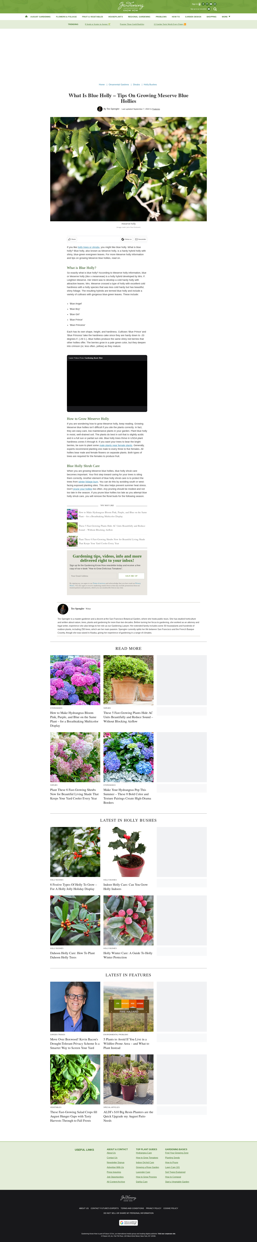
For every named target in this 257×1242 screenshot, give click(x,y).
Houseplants (115, 17)
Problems (161, 17)
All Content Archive (116, 1182)
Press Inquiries (114, 1172)
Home (102, 84)
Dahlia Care (142, 1182)
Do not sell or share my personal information (129, 1213)
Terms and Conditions (132, 1208)
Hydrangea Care (144, 1153)
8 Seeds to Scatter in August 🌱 (97, 24)
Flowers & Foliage (66, 17)
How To (176, 17)
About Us (111, 1153)
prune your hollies (82, 489)
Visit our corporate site (166, 1234)
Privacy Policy (153, 1208)
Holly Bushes (150, 84)
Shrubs (136, 84)
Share (73, 239)
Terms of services (99, 583)
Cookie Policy (170, 1208)
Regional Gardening (139, 17)
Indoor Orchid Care (145, 1162)
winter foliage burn (88, 481)
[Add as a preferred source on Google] (128, 1223)
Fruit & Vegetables (92, 17)
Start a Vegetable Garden (177, 1182)
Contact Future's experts (105, 1208)
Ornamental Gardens (119, 84)
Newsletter (142, 239)
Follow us (128, 239)
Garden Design (193, 17)
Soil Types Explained (175, 1172)
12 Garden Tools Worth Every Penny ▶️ (170, 24)
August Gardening (40, 17)
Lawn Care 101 (172, 1167)
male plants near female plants (115, 445)
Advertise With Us (115, 1167)
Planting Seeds (172, 1158)
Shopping (212, 17)
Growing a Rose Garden (147, 1167)
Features (156, 109)
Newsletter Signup (115, 1162)
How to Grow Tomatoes (147, 1158)
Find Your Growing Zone (176, 1153)
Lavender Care (143, 1172)
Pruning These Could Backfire (132, 24)
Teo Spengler (113, 109)
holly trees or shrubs (88, 247)
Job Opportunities (115, 1177)
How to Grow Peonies (146, 1177)
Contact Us (112, 1158)
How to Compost (173, 1177)
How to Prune (171, 1162)
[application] (107, 383)
